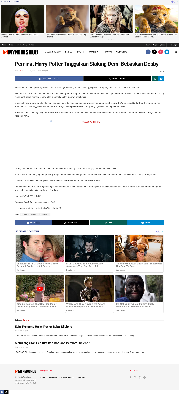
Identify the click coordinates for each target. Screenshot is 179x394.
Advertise (11, 45)
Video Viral (121, 52)
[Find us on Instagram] (160, 52)
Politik (80, 52)
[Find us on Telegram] (166, 52)
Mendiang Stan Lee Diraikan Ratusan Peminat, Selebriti (52, 343)
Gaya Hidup (93, 52)
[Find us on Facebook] (148, 52)
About (4, 45)
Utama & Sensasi (53, 52)
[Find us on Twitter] (154, 52)
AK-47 (20, 71)
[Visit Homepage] (20, 52)
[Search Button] (176, 52)
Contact (31, 45)
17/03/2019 (20, 331)
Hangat (108, 52)
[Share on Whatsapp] (155, 78)
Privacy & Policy (21, 45)
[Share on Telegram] (161, 78)
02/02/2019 (20, 347)
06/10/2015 (31, 71)
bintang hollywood (28, 214)
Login (175, 45)
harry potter (44, 214)
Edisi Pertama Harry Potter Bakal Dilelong (43, 327)
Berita (68, 52)
